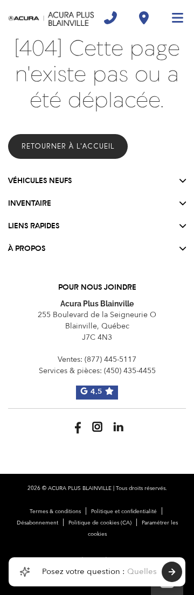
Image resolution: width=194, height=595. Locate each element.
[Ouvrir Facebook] (76, 426)
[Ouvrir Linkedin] (118, 426)
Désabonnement (37, 523)
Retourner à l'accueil (68, 146)
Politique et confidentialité (124, 511)
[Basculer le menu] (173, 18)
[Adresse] (144, 18)
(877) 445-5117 (110, 359)
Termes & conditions (55, 511)
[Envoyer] (172, 572)
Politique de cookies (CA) (99, 523)
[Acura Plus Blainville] (51, 18)
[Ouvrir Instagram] (97, 426)
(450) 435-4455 (130, 371)
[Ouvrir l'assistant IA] (24, 572)
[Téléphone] (110, 18)
